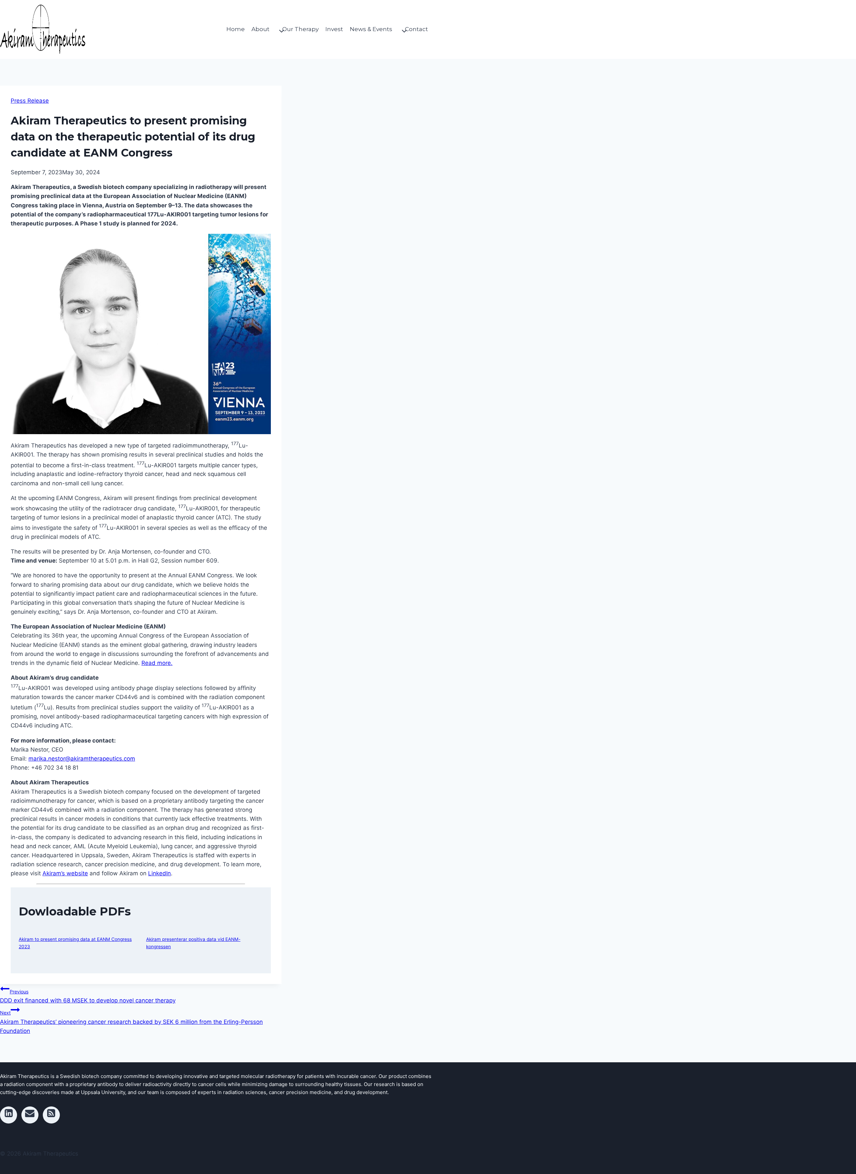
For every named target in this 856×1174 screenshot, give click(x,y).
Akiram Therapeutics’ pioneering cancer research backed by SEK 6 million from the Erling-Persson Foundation (131, 1022)
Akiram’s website (65, 873)
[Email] (29, 1114)
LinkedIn (159, 873)
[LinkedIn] (8, 1114)
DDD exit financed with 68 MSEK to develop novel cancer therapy (88, 996)
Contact (416, 29)
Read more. (157, 663)
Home (235, 29)
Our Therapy (300, 29)
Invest (334, 29)
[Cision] (51, 1114)
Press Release (30, 100)
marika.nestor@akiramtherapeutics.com (81, 758)
